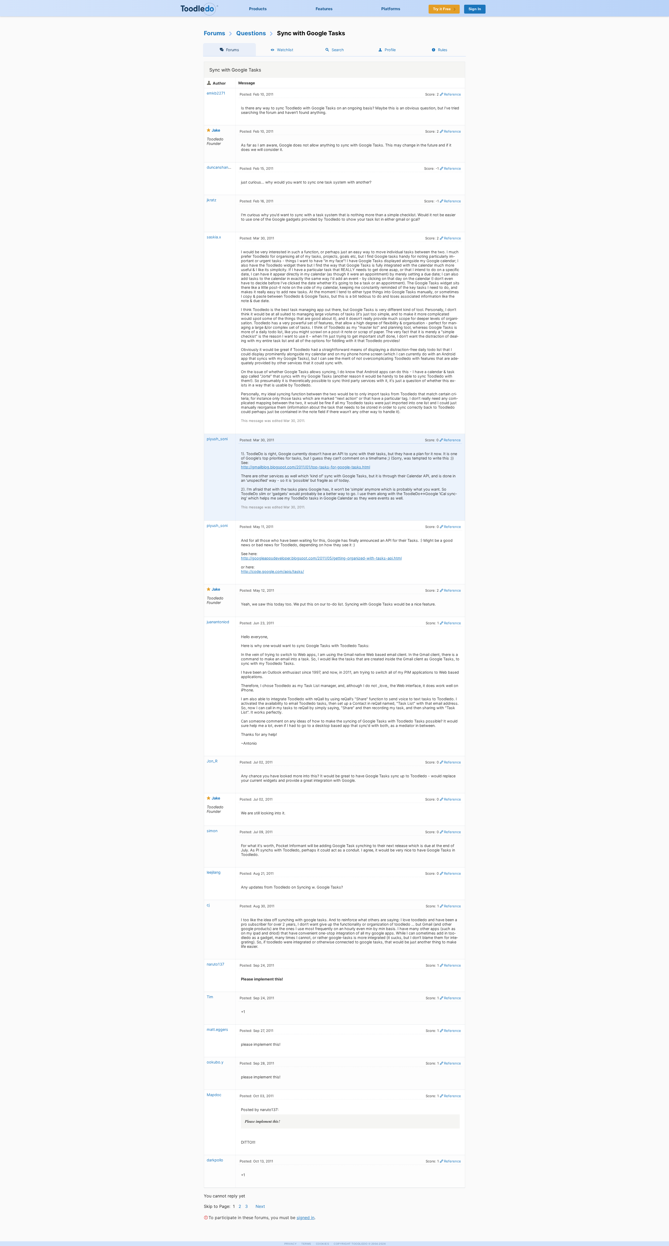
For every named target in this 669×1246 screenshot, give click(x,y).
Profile (390, 50)
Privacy (290, 1243)
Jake (216, 130)
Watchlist (285, 50)
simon (212, 830)
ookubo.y (215, 1062)
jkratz (211, 200)
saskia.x (214, 237)
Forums (214, 33)
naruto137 (215, 964)
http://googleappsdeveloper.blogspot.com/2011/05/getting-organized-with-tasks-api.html (321, 558)
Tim (210, 997)
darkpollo (215, 1160)
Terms (306, 1243)
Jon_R (212, 761)
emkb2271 (216, 93)
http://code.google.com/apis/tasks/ (272, 571)
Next (260, 1206)
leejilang (214, 872)
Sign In (475, 9)
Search (338, 50)
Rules (442, 50)
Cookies (322, 1243)
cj (208, 905)
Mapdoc (214, 1094)
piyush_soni (217, 439)
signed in (305, 1217)
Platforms (390, 8)
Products (258, 8)
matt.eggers (217, 1029)
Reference (452, 94)
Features (324, 8)
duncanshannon (221, 167)
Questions (251, 33)
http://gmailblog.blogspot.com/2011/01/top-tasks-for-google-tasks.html (305, 467)
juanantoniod (218, 622)
